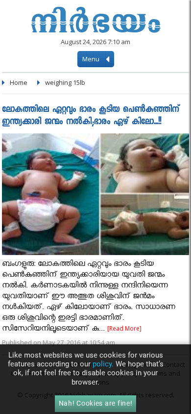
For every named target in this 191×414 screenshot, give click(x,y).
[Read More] (124, 328)
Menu (91, 58)
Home (18, 82)
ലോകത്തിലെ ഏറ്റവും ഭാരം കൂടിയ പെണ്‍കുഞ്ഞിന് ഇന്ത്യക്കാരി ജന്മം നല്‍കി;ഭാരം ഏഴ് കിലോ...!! (90, 116)
